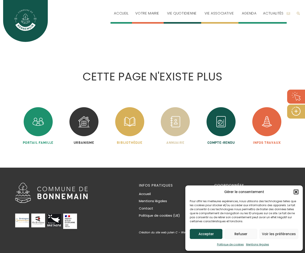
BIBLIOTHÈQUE (129, 142)
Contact (146, 208)
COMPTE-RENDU (221, 142)
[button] (296, 192)
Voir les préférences (279, 234)
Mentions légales (257, 244)
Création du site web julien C (158, 232)
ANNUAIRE (175, 142)
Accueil (145, 193)
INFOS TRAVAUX (267, 142)
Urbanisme (84, 142)
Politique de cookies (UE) (159, 215)
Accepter (206, 234)
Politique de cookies (230, 244)
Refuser (240, 234)
